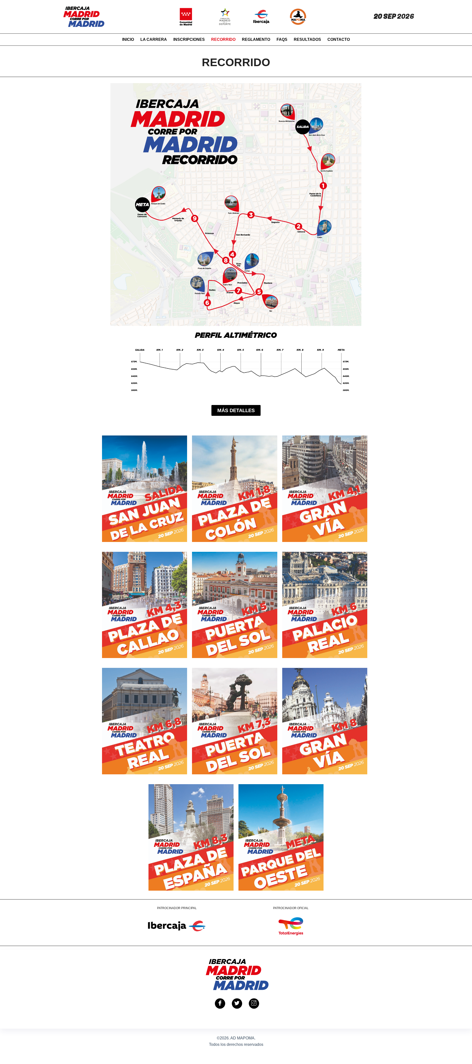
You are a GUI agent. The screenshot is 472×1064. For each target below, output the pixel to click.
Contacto (338, 39)
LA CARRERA (153, 39)
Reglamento (256, 39)
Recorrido (223, 39)
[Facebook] (220, 1003)
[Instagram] (254, 1003)
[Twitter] (237, 1003)
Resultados (307, 39)
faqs (282, 39)
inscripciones (189, 39)
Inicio (128, 39)
